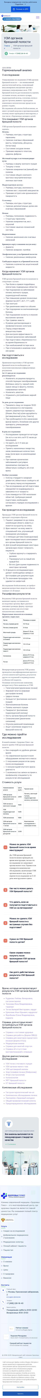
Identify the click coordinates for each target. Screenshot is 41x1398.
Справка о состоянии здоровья (19, 1032)
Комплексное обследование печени (21, 1095)
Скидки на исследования (14, 1231)
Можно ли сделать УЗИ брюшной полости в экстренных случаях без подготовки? (21, 923)
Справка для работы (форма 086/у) (21, 1035)
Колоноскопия (12, 1078)
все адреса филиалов (13, 1297)
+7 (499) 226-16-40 (21, 53)
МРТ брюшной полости (16, 1080)
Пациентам (8, 1250)
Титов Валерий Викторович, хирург (21, 1009)
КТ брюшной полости (15, 1083)
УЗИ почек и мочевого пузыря (19, 1064)
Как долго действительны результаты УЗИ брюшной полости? (22, 975)
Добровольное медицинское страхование (15, 1236)
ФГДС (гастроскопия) (15, 1075)
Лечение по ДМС (22, 9)
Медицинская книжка (15, 1043)
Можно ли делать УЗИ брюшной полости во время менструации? (23, 847)
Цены (5, 1270)
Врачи (6, 1266)
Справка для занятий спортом (19, 1046)
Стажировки (8, 1274)
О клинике (11, 1144)
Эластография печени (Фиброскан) (21, 1072)
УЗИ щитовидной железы (17, 1069)
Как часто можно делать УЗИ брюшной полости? (21, 890)
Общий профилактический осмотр (21, 1101)
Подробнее (19, 4)
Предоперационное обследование (21, 1103)
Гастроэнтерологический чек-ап (20, 1092)
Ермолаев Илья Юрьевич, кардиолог (22, 1012)
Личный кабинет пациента (14, 1246)
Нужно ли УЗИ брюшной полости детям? (21, 940)
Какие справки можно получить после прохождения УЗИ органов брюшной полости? (22, 957)
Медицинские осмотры (13, 1242)
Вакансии (7, 1278)
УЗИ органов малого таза (17, 1066)
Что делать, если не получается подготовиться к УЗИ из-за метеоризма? (23, 905)
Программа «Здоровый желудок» (20, 1098)
